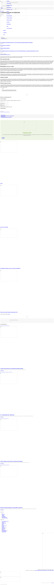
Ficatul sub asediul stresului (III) (5, 48)
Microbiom (3, 527)
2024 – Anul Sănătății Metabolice (5, 521)
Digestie (3, 523)
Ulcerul (1, 183)
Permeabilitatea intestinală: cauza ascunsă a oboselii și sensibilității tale (10, 268)
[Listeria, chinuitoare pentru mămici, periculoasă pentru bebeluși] (8, 430)
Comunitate (3, 515)
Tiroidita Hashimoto (4, 531)
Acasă (2, 513)
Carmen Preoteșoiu (2, 463)
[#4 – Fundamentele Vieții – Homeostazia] (8, 383)
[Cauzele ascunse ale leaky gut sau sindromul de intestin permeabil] (8, 337)
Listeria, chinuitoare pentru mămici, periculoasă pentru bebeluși (11, 461)
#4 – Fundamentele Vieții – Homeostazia (7, 414)
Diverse (3, 524)
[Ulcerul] (8, 152)
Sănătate (8, 325)
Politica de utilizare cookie (46, 570)
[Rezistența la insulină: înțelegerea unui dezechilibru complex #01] (8, 476)
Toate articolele (3, 514)
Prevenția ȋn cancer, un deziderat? (5, 45)
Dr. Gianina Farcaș (2, 370)
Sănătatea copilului (6, 418)
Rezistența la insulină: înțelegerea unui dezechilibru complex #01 (11, 507)
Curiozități (3, 522)
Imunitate (3, 526)
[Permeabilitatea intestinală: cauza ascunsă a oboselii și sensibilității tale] (8, 237)
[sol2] (10, 581)
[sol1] (10, 576)
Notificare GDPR (4, 516)
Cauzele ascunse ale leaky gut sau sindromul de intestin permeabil (11, 368)
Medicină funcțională (3, 325)
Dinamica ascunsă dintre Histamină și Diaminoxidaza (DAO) (9, 312)
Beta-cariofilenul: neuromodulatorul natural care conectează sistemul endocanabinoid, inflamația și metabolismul (16, 42)
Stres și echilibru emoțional (4, 530)
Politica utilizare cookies (4, 517)
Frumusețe (3, 525)
